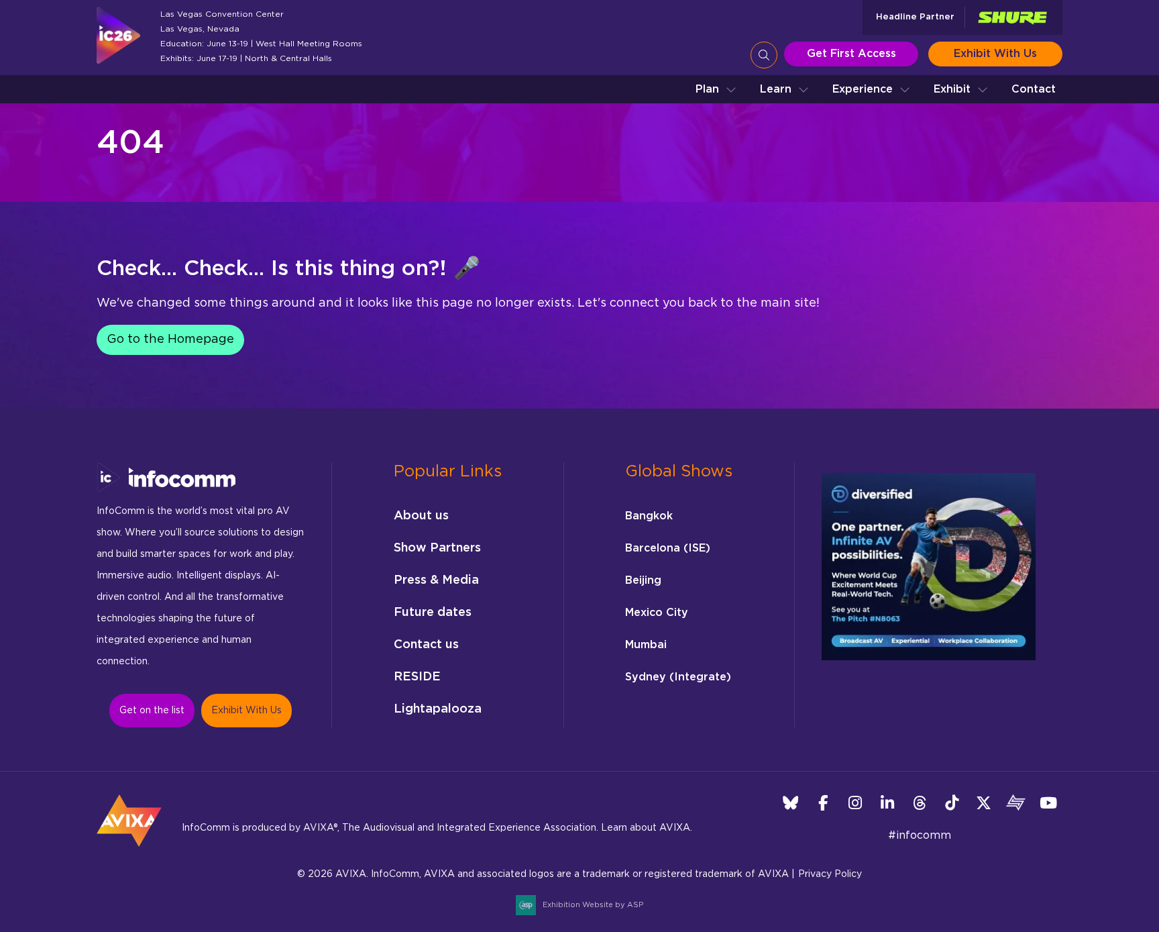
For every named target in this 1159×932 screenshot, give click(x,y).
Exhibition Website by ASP (593, 905)
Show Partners (437, 548)
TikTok (951, 802)
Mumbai (646, 644)
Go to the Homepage (170, 339)
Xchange (1015, 802)
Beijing (643, 580)
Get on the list (151, 710)
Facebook (822, 802)
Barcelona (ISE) (667, 548)
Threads (919, 802)
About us (421, 516)
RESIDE (417, 677)
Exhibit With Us (995, 53)
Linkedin (887, 802)
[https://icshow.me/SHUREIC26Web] (1012, 17)
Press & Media (436, 580)
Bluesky (790, 802)
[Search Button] (764, 55)
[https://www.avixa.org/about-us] (129, 851)
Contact (1033, 89)
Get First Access (851, 53)
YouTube (1048, 802)
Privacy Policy (830, 874)
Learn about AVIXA (645, 828)
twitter (983, 802)
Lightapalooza (438, 709)
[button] (716, 89)
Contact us (426, 645)
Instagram (854, 802)
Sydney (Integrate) (678, 677)
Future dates (433, 613)
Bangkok (649, 516)
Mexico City (656, 612)
